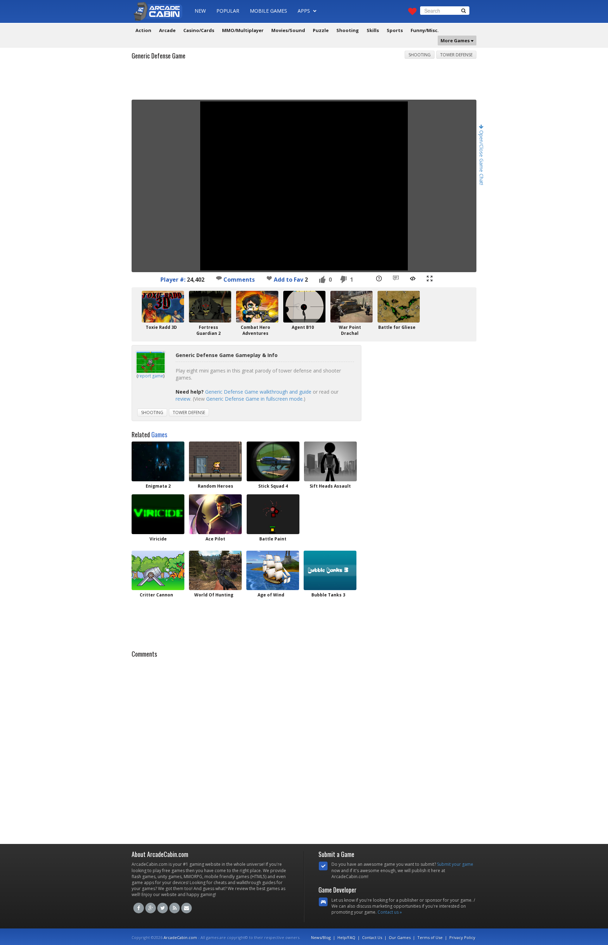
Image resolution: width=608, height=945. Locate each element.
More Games (456, 40)
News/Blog (321, 937)
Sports (395, 30)
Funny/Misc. (425, 30)
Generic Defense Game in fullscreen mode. (255, 398)
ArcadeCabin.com (180, 937)
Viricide (158, 539)
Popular (227, 10)
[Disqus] (304, 749)
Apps (304, 10)
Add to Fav (288, 279)
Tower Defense (456, 55)
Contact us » (390, 912)
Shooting (347, 30)
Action (143, 30)
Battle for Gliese (397, 327)
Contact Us (372, 937)
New (200, 10)
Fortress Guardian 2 (208, 330)
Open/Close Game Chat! (481, 157)
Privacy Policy (462, 937)
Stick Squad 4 (273, 486)
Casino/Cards (198, 30)
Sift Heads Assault (330, 486)
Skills (373, 30)
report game (150, 376)
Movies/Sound (288, 30)
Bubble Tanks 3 (328, 595)
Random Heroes (215, 486)
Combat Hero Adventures (255, 330)
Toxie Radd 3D (161, 327)
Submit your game (455, 864)
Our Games (400, 937)
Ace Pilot (215, 539)
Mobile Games (268, 10)
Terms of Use (430, 937)
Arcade (167, 30)
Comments (238, 279)
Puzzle (321, 30)
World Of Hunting (213, 595)
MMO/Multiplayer (243, 30)
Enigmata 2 (158, 486)
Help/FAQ (346, 937)
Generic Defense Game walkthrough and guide (258, 391)
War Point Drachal (350, 330)
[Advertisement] (304, 82)
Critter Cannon (156, 595)
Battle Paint (272, 539)
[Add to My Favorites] (269, 278)
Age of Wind (271, 595)
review (183, 398)
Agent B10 (303, 327)
